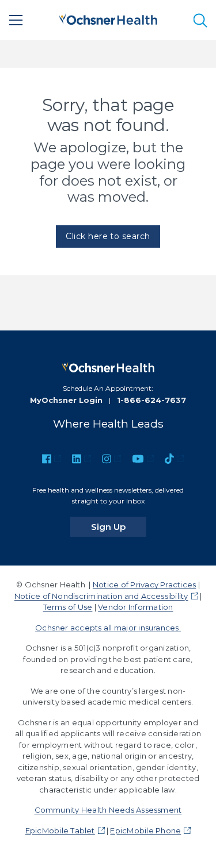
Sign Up (118, 526)
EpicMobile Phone (145, 830)
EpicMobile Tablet (60, 830)
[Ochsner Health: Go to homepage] (108, 18)
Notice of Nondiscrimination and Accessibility (101, 596)
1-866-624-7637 (151, 400)
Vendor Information (135, 606)
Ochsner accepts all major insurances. (108, 627)
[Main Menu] (16, 20)
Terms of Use (68, 606)
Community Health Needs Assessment (108, 809)
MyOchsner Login (66, 400)
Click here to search (108, 236)
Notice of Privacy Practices (144, 584)
